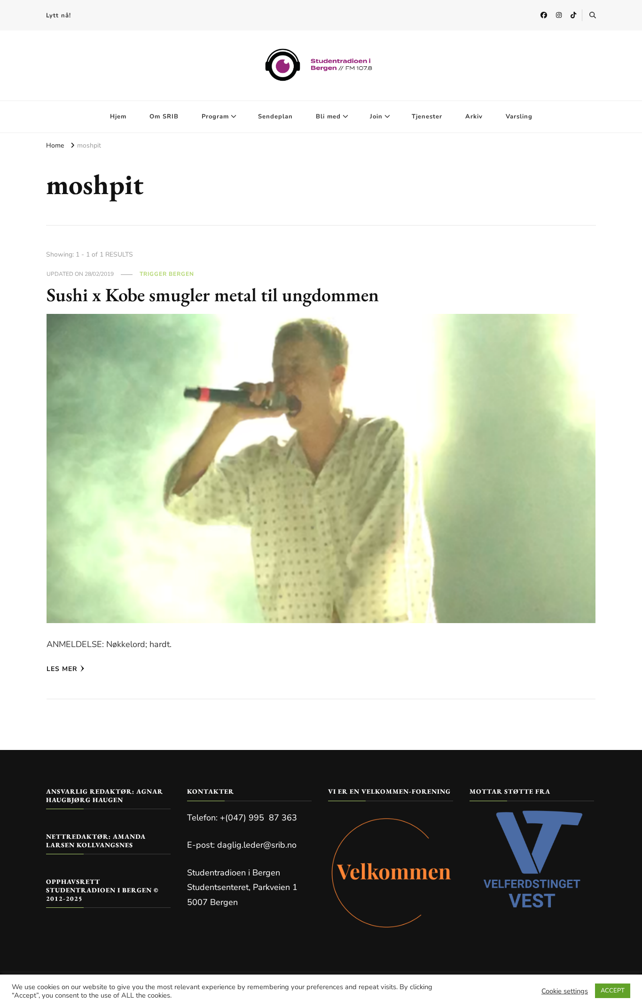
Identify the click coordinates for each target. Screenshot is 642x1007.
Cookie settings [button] (564, 991)
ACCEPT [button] (613, 990)
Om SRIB (164, 116)
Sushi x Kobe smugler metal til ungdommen (213, 294)
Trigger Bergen (167, 274)
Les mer (62, 668)
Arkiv (474, 116)
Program (215, 116)
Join (376, 116)
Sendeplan (275, 116)
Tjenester (427, 116)
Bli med (328, 116)
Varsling (519, 116)
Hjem (118, 116)
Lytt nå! (58, 15)
